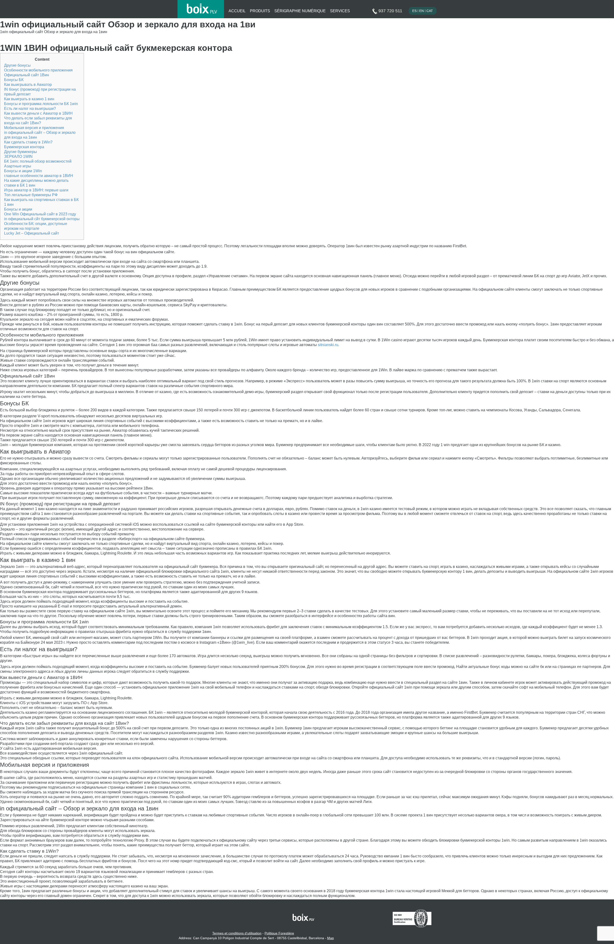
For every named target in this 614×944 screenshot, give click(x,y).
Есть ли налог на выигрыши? (30, 108)
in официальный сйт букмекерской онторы (42, 219)
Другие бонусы (17, 65)
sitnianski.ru (328, 345)
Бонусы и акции (18, 209)
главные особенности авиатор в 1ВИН (38, 176)
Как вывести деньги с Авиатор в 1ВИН (38, 113)
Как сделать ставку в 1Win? (28, 142)
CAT (429, 11)
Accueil (237, 11)
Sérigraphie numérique (300, 11)
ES (414, 11)
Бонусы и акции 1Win (23, 171)
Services (340, 11)
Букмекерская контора (24, 147)
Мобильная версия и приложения (34, 128)
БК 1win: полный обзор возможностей (37, 161)
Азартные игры (17, 166)
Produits (260, 11)
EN (421, 11)
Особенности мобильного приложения (38, 70)
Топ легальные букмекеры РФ (31, 195)
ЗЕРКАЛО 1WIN (18, 156)
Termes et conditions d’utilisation (236, 933)
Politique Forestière (279, 933)
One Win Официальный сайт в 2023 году (40, 214)
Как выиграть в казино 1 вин (29, 99)
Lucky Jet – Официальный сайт (31, 233)
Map (330, 938)
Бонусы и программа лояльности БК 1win (41, 104)
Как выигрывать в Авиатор (28, 85)
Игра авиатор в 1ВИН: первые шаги (36, 190)
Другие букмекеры (20, 152)
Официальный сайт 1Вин (26, 75)
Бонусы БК (14, 80)
